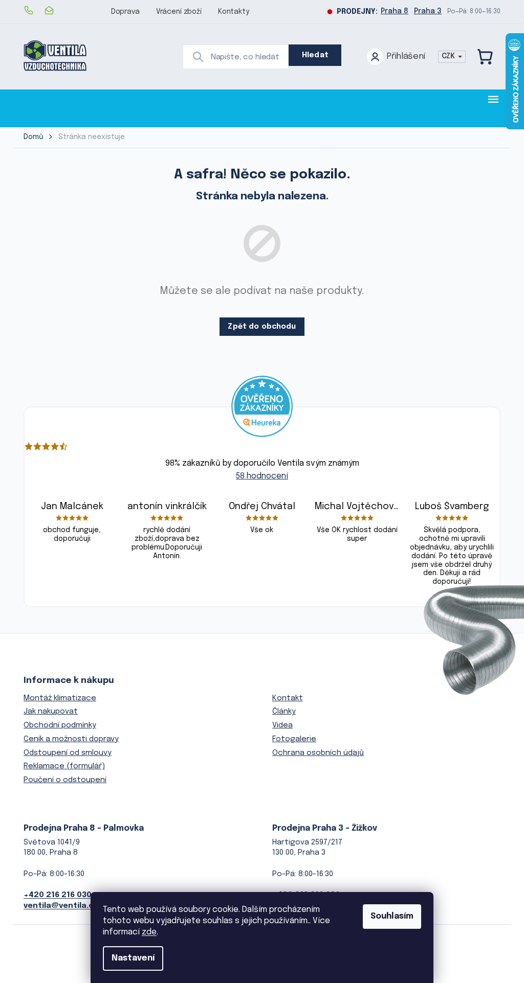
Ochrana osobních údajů (318, 753)
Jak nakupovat (51, 711)
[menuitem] (55, 108)
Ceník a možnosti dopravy (71, 739)
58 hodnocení (262, 476)
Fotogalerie (294, 739)
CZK (449, 56)
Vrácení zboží (179, 11)
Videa (282, 725)
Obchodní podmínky (60, 725)
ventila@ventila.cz (61, 906)
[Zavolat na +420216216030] (34, 10)
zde (149, 932)
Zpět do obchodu (262, 326)
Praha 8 (394, 11)
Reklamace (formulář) (64, 766)
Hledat (315, 55)
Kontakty (233, 11)
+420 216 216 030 (58, 895)
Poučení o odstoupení (65, 780)
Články (284, 711)
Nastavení (133, 958)
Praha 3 (428, 11)
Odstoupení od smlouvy (68, 753)
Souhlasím (391, 916)
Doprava (125, 11)
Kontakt (287, 698)
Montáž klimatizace (60, 698)
